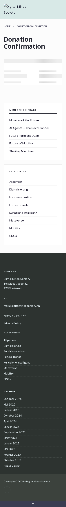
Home (7, 26)
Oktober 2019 (12, 460)
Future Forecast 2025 (24, 136)
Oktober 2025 (13, 399)
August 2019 (12, 466)
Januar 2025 (11, 410)
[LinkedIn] (7, 489)
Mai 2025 (9, 404)
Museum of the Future (24, 120)
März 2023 (10, 438)
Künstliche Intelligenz (23, 213)
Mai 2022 (9, 449)
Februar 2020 (12, 455)
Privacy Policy (12, 323)
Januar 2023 (11, 443)
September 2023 (14, 432)
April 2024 (10, 421)
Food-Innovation (20, 197)
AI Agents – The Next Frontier (29, 128)
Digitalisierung (18, 189)
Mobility (14, 228)
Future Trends (18, 205)
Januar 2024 (11, 427)
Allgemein (15, 182)
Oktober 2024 (13, 415)
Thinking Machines (21, 151)
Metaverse (16, 220)
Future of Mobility (21, 143)
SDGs (13, 236)
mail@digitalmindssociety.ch (22, 306)
